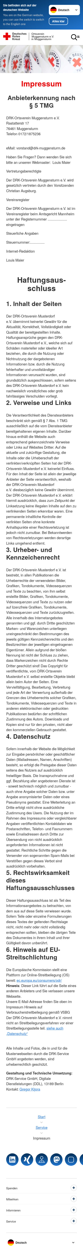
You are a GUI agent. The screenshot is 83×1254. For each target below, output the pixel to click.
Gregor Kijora (29, 1089)
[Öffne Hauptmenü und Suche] (75, 37)
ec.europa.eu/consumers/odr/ (39, 980)
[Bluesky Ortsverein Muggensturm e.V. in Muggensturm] (71, 1159)
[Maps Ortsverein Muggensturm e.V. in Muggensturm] (42, 1159)
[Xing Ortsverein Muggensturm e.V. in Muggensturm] (27, 1159)
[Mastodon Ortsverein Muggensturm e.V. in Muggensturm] (56, 1159)
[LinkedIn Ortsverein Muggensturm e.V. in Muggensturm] (12, 1159)
